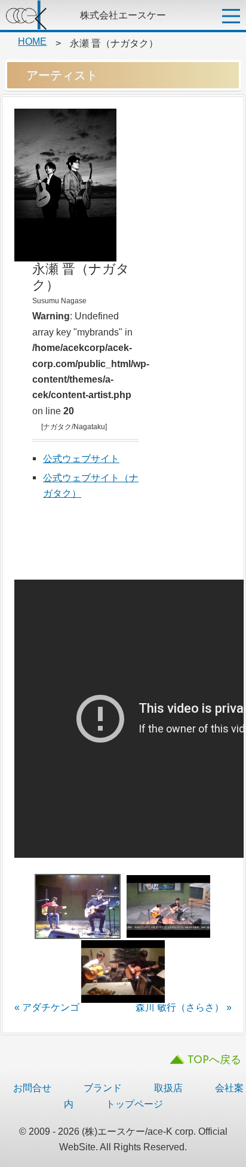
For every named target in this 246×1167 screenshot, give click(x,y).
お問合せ (32, 1087)
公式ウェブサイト (81, 458)
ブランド (103, 1087)
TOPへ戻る (214, 1060)
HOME (32, 41)
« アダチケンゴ (46, 1007)
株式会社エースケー (39, 15)
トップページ (134, 1103)
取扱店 (168, 1087)
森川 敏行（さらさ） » (184, 1007)
